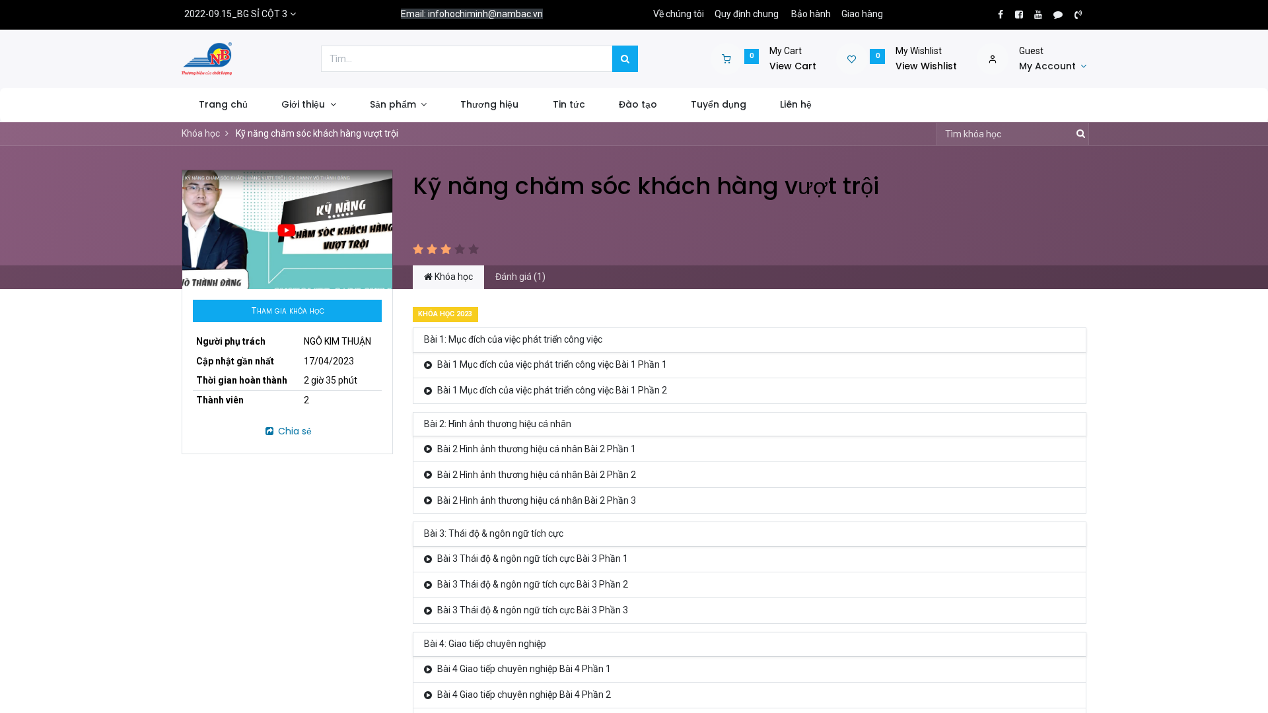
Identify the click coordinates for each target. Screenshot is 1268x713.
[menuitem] (223, 105)
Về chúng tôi (678, 14)
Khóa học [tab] (453, 276)
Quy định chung (747, 14)
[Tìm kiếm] (625, 59)
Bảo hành (811, 14)
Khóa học (201, 133)
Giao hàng (862, 14)
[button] (287, 311)
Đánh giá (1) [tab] (520, 276)
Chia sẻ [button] (293, 431)
